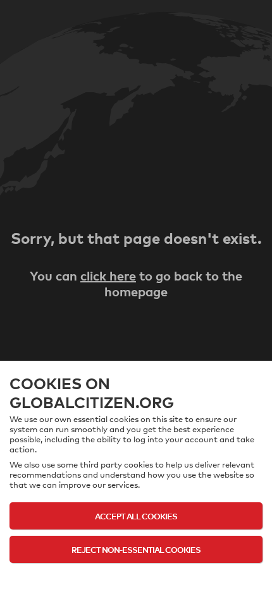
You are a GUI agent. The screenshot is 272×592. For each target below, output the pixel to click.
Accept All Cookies (136, 515)
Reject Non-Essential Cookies (136, 549)
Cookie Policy (136, 574)
